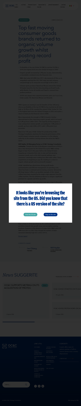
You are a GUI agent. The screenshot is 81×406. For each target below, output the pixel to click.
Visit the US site (30, 214)
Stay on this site (50, 214)
